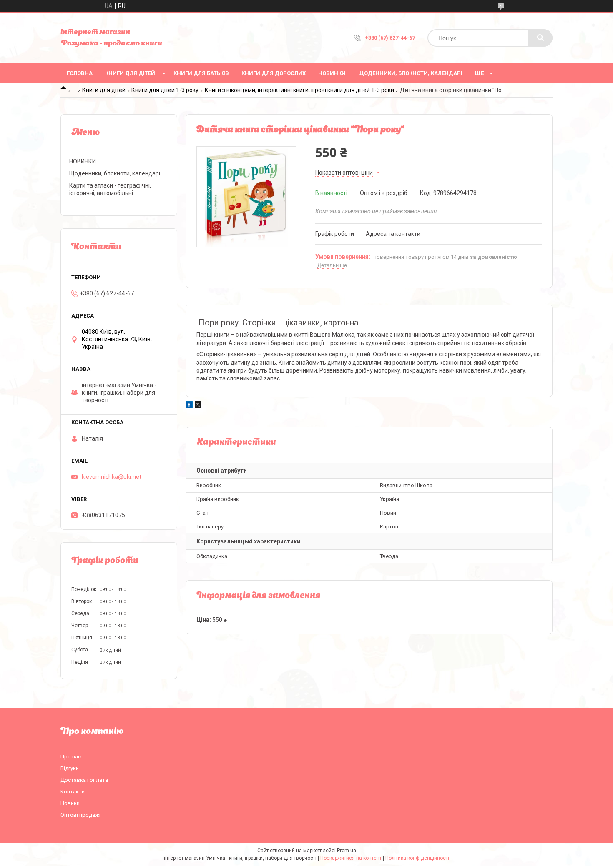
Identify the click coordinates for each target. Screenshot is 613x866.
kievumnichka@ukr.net (111, 476)
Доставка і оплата (84, 780)
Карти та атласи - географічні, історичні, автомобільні (110, 189)
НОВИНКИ (332, 73)
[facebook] (189, 406)
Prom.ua (346, 850)
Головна (80, 73)
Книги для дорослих (273, 73)
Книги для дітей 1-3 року (164, 90)
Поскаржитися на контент (351, 858)
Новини (70, 803)
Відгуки (69, 768)
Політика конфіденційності (417, 858)
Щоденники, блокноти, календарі (410, 73)
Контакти (72, 791)
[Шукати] (540, 38)
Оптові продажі (80, 815)
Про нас (70, 756)
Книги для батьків (201, 73)
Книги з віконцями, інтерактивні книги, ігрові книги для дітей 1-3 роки (299, 90)
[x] (198, 406)
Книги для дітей (130, 73)
